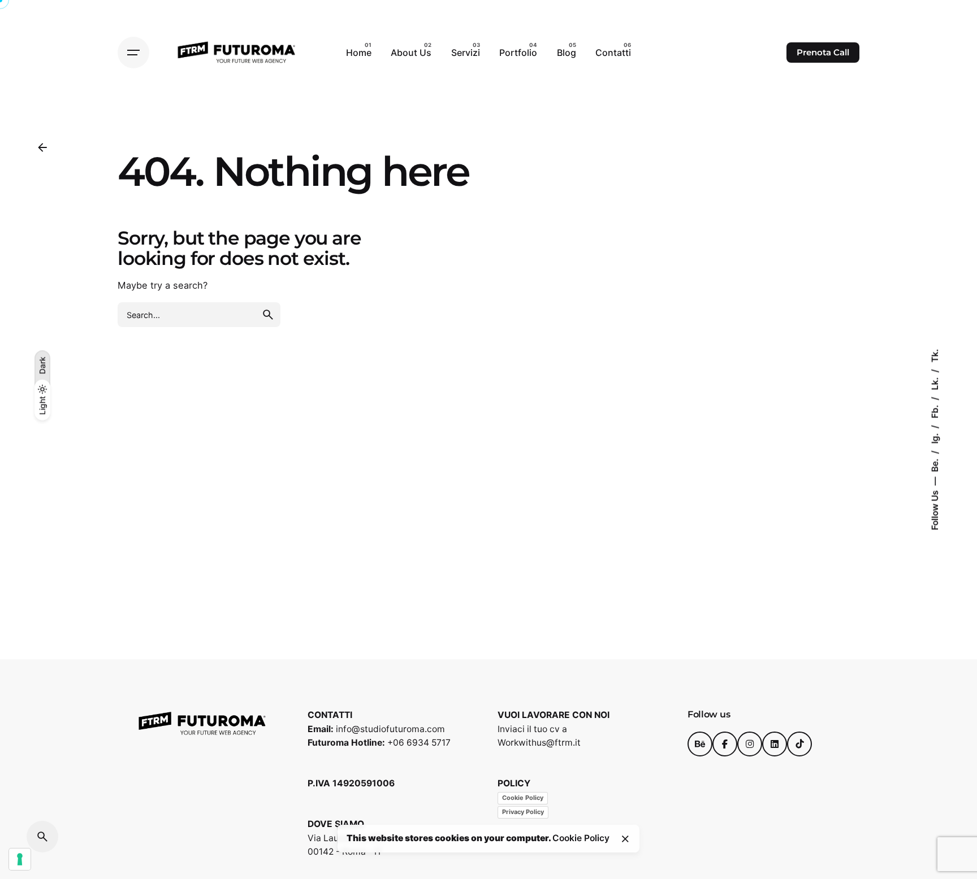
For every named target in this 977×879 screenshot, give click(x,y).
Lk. (935, 382)
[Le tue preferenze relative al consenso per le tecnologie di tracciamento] (20, 859)
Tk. (935, 356)
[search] (268, 314)
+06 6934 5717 (419, 742)
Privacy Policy (523, 812)
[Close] (625, 839)
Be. (935, 464)
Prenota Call (823, 52)
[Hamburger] (133, 52)
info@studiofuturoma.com (390, 729)
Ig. (935, 437)
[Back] (42, 147)
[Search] (42, 836)
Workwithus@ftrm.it (539, 742)
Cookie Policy (522, 798)
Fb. (935, 411)
